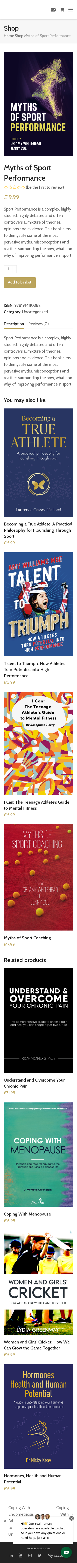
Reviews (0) (38, 323)
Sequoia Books (35, 1548)
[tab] (14, 324)
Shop (19, 35)
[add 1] (14, 267)
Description (14, 323)
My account (57, 1555)
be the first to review (45, 187)
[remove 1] (14, 271)
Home (9, 35)
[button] (70, 9)
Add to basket (19, 282)
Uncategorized (35, 311)
